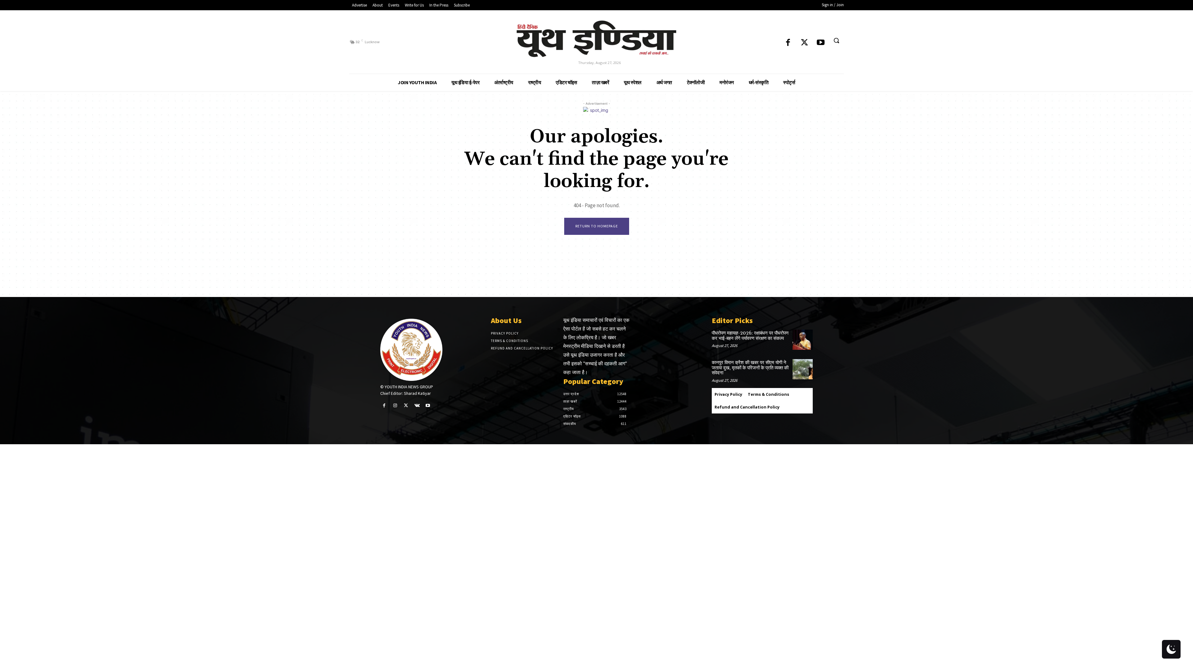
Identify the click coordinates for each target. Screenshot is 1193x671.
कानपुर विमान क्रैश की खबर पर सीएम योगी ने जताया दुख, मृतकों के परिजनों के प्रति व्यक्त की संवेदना (750, 368)
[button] (836, 40)
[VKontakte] (417, 405)
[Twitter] (804, 43)
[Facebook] (788, 43)
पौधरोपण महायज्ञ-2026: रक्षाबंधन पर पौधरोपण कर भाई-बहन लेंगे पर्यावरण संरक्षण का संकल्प (750, 335)
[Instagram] (395, 405)
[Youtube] (820, 43)
